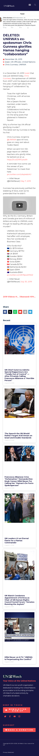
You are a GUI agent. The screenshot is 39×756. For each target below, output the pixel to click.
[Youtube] (14, 716)
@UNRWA (11, 140)
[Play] (19, 205)
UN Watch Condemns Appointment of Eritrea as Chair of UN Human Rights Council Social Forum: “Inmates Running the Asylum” (19, 600)
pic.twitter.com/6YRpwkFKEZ (20, 275)
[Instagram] (19, 716)
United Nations (28, 62)
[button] (30, 5)
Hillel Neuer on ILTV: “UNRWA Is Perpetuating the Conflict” (18, 658)
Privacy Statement (8, 752)
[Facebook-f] (10, 716)
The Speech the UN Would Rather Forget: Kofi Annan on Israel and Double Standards (18, 435)
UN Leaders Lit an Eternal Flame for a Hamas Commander (17, 540)
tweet (27, 73)
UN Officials (15, 62)
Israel (7, 62)
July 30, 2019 (26, 282)
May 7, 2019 (26, 181)
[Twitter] (5, 716)
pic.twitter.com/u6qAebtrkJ (19, 174)
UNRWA (22, 65)
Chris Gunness (11, 65)
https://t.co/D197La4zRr (17, 160)
